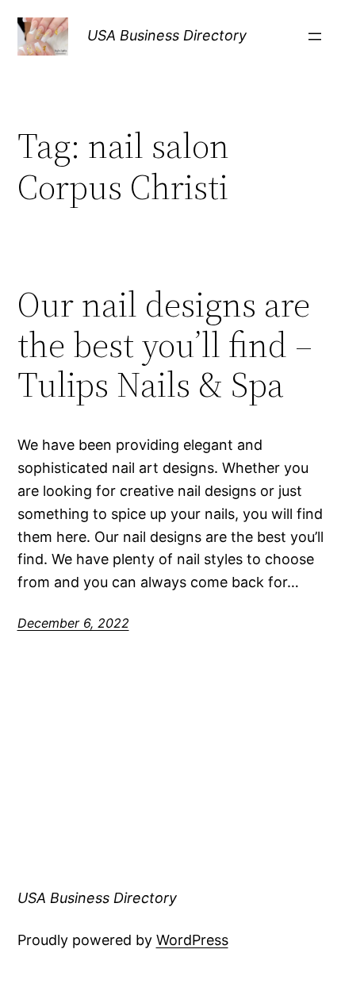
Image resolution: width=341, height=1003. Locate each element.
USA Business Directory (167, 35)
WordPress (192, 940)
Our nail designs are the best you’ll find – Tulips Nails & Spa (164, 345)
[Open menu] (314, 36)
